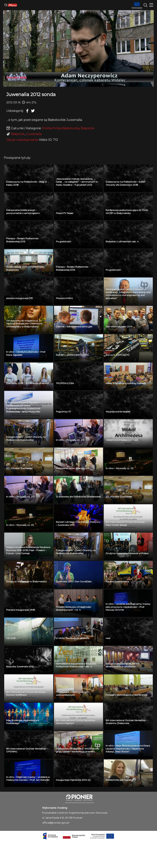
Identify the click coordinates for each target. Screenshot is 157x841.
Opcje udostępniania (22, 140)
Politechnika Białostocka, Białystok (68, 128)
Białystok (18, 134)
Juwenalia (34, 134)
